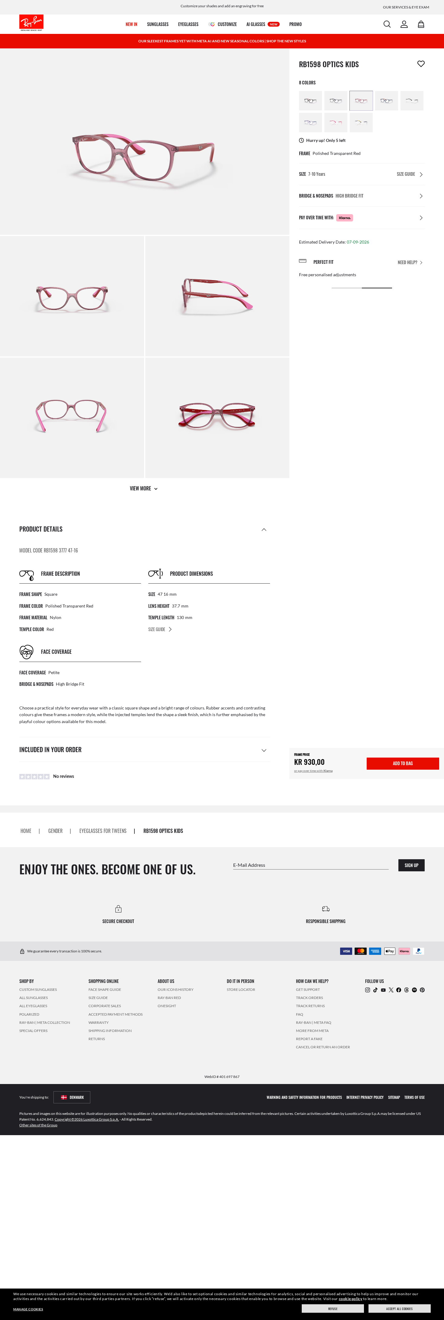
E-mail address (249, 864)
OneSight (167, 1006)
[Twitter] (391, 989)
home (26, 830)
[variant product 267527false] (310, 100)
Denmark (77, 1096)
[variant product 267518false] (386, 100)
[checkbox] (421, 63)
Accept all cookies (399, 1308)
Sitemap (394, 1096)
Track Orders (309, 997)
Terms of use (414, 1096)
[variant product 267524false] (335, 100)
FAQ (299, 1014)
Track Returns (310, 1006)
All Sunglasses (33, 997)
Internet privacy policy (365, 1096)
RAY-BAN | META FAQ (313, 1022)
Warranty (98, 1022)
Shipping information (110, 1030)
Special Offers (33, 1030)
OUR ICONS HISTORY (176, 989)
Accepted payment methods (115, 1014)
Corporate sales (104, 1006)
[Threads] (406, 989)
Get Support (308, 989)
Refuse (333, 1308)
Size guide (98, 997)
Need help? (407, 262)
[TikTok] (375, 989)
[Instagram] (367, 989)
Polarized (29, 1014)
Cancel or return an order (323, 1047)
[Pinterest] (422, 989)
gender (55, 830)
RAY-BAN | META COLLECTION (44, 1022)
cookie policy (350, 1298)
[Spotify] (414, 989)
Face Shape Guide (104, 989)
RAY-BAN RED (169, 997)
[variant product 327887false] (412, 100)
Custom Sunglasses (38, 989)
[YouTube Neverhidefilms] (383, 989)
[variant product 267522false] (361, 100)
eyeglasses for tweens (103, 830)
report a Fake (309, 1039)
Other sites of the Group (38, 1124)
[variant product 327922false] (310, 122)
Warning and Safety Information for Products (304, 1096)
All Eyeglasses (33, 1006)
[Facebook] (398, 989)
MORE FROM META (312, 1030)
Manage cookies (28, 1309)
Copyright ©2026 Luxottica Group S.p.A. (87, 1119)
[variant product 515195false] (361, 122)
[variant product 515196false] (335, 122)
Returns (96, 1039)
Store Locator (241, 989)
